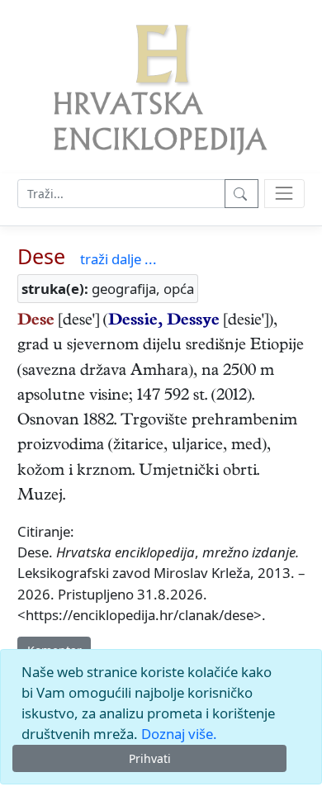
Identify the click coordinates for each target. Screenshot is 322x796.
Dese (41, 256)
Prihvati (150, 758)
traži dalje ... (118, 258)
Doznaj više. (179, 733)
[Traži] (241, 193)
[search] (284, 193)
